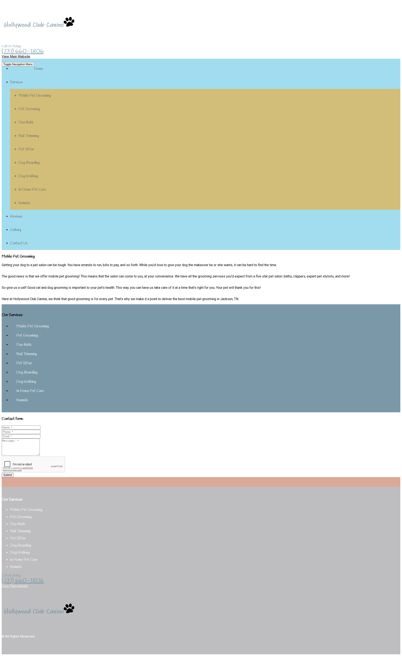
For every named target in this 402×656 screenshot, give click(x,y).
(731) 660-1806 (23, 51)
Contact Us (19, 243)
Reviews (16, 216)
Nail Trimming (28, 135)
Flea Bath (25, 122)
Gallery (15, 229)
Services (16, 82)
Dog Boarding (29, 162)
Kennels (24, 203)
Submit (7, 474)
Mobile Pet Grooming (34, 95)
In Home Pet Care (32, 189)
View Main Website (16, 57)
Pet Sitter (26, 149)
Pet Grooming (29, 109)
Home (38, 68)
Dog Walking (28, 176)
